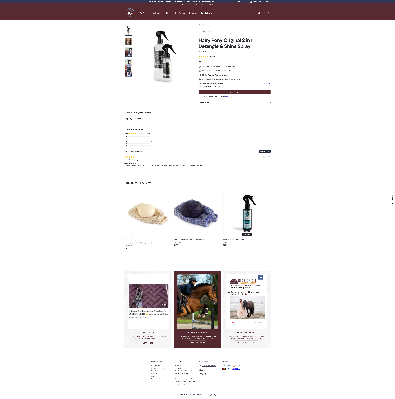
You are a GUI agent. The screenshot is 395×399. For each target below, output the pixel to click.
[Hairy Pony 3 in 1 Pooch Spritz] (247, 218)
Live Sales (210, 5)
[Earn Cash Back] (197, 301)
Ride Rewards (197, 5)
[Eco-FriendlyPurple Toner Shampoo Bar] (197, 218)
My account (155, 379)
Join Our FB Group (181, 374)
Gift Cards (184, 5)
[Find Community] (246, 301)
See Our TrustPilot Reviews (185, 371)
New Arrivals (180, 13)
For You (143, 13)
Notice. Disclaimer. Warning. (185, 382)
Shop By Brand (206, 13)
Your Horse (156, 13)
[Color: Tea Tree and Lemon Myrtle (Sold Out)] (126, 239)
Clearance (193, 13)
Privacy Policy (180, 384)
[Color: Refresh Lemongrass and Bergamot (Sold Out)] (130, 239)
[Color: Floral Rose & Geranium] (138, 239)
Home (201, 25)
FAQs (153, 376)
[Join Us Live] (148, 301)
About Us (178, 366)
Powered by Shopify (210, 395)
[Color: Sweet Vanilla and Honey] (134, 239)
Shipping (201, 86)
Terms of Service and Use (184, 379)
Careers (178, 368)
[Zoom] (165, 56)
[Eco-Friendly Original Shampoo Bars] (148, 220)
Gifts (168, 13)
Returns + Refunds (158, 368)
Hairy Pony (144, 182)
